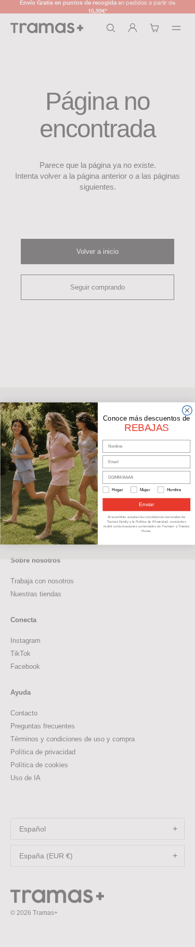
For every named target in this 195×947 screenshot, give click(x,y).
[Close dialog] (187, 410)
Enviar (146, 504)
